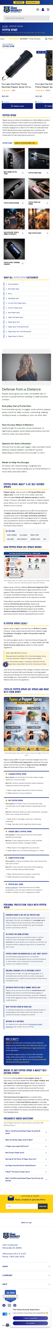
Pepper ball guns (12, 887)
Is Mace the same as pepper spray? (17, 1172)
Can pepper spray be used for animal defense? (20, 1165)
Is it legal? (23, 535)
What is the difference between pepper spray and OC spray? (22, 1132)
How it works (12, 535)
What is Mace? (22, 539)
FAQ (44, 539)
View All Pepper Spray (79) (25, 143)
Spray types (35, 535)
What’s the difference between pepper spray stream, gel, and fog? (24, 1179)
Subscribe (42, 1206)
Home (5, 26)
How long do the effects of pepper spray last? (20, 1159)
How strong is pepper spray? (14, 1152)
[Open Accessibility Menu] (5, 664)
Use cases (10, 539)
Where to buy (35, 539)
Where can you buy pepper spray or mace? (19, 1140)
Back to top (26, 1222)
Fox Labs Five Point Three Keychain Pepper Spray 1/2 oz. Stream (16, 87)
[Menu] (37, 9)
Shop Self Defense (31, 2)
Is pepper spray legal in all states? (17, 1146)
